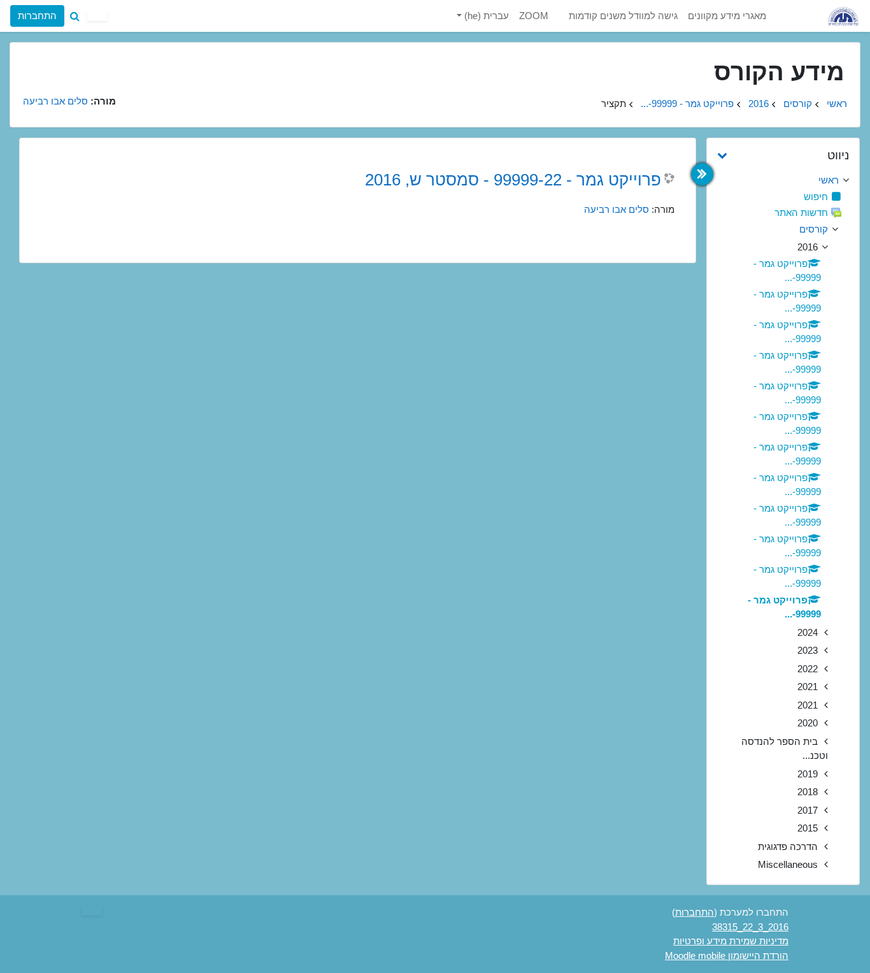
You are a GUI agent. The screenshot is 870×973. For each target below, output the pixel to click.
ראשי (837, 103)
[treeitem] (783, 180)
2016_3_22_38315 (750, 926)
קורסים (797, 103)
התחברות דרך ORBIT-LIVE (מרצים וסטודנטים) (121, 62)
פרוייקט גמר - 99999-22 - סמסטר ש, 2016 (513, 179)
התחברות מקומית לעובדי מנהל (121, 95)
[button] (74, 16)
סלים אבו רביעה (616, 209)
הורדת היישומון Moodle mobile (726, 955)
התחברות (37, 15)
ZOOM (533, 15)
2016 (758, 103)
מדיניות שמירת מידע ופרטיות (730, 940)
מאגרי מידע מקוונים (727, 15)
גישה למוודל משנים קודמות (623, 15)
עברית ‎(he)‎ (485, 15)
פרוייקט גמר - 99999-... (687, 103)
